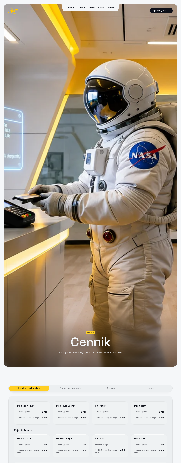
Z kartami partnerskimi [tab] (29, 388)
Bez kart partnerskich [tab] (70, 388)
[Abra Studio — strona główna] (13, 10)
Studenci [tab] (111, 388)
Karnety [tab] (152, 388)
